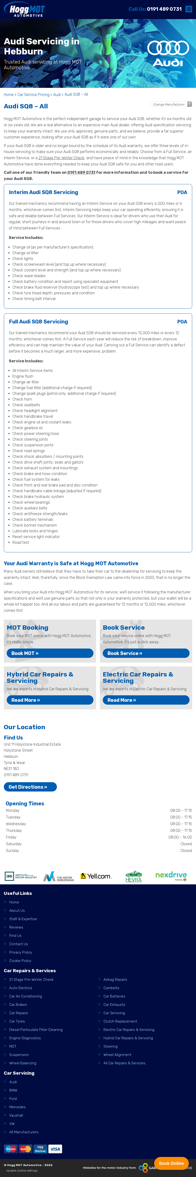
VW (12, 1124)
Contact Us (18, 944)
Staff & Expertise (23, 919)
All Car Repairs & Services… (125, 1063)
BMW (13, 1090)
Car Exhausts (114, 1005)
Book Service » (125, 653)
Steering (110, 1046)
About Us (17, 911)
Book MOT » (24, 653)
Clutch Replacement (120, 1021)
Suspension (19, 1055)
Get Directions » (28, 787)
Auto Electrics (20, 988)
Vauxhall (16, 1115)
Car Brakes (18, 1005)
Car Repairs (18, 1013)
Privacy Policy (20, 952)
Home (14, 902)
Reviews (16, 927)
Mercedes (17, 1107)
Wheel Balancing (22, 1063)
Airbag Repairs (115, 980)
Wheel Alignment (117, 1055)
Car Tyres (17, 1021)
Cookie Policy (20, 961)
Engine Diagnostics (25, 1038)
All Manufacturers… (24, 1132)
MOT (12, 1046)
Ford (13, 1099)
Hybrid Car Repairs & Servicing (128, 1038)
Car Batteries (114, 996)
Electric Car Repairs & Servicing (128, 1030)
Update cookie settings (22, 1170)
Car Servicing (114, 1013)
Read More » (25, 700)
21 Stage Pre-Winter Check (61, 158)
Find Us (15, 936)
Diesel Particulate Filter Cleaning (36, 1030)
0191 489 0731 (155, 9)
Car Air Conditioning (25, 996)
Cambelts (111, 988)
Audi (13, 1082)
